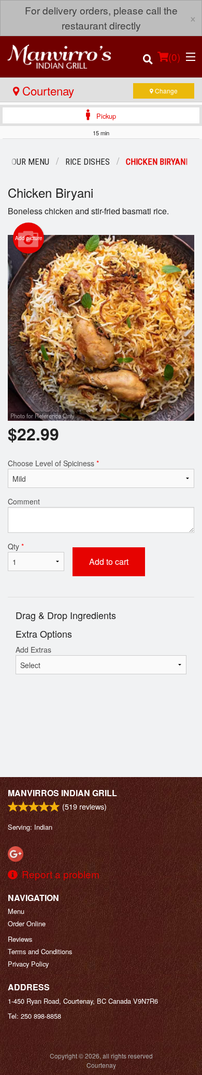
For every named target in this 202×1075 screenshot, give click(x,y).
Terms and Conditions (40, 951)
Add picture (28, 238)
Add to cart (108, 561)
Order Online (27, 923)
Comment (24, 501)
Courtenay (46, 90)
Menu (16, 911)
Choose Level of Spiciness (53, 463)
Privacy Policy (28, 964)
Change (165, 90)
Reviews (20, 939)
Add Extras (33, 649)
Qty (16, 546)
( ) (174, 57)
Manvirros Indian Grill (62, 793)
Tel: (34, 1016)
